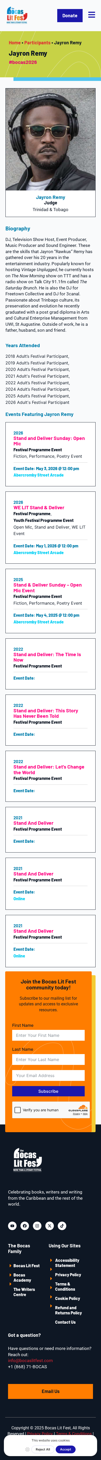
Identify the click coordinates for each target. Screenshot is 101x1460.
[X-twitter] (49, 1226)
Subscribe (48, 1091)
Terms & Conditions (65, 1286)
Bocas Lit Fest (26, 1265)
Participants (37, 42)
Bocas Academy (22, 1277)
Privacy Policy (68, 1274)
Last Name (22, 1049)
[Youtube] (12, 1226)
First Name (22, 1025)
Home (15, 42)
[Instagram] (37, 1226)
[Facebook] (24, 1226)
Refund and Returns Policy (68, 1310)
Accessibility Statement (67, 1263)
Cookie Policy (67, 1298)
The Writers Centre (24, 1292)
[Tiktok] (62, 1226)
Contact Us (65, 1322)
